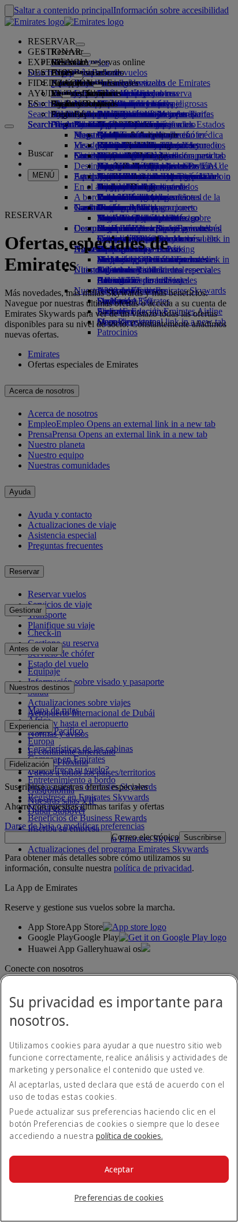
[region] (119, 1098)
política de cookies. (129, 1135)
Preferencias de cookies (119, 1197)
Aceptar (119, 1169)
